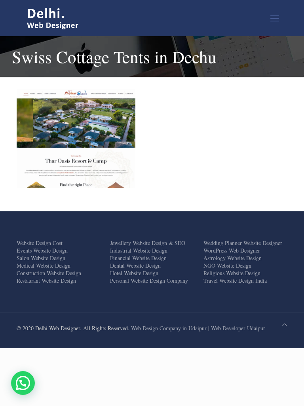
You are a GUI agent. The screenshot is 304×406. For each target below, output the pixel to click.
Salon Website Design (41, 258)
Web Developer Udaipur (238, 328)
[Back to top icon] (284, 324)
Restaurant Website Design (46, 280)
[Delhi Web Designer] (53, 18)
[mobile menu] (274, 18)
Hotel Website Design (134, 273)
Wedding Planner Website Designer (242, 243)
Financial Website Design (138, 258)
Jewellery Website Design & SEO (147, 243)
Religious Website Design (231, 273)
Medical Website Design (43, 265)
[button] (23, 383)
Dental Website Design (135, 265)
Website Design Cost (40, 243)
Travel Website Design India (235, 280)
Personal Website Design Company (149, 280)
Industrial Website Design (138, 250)
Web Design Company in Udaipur (169, 328)
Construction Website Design (49, 273)
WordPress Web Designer (231, 250)
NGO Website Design (227, 265)
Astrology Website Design (232, 258)
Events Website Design (42, 250)
